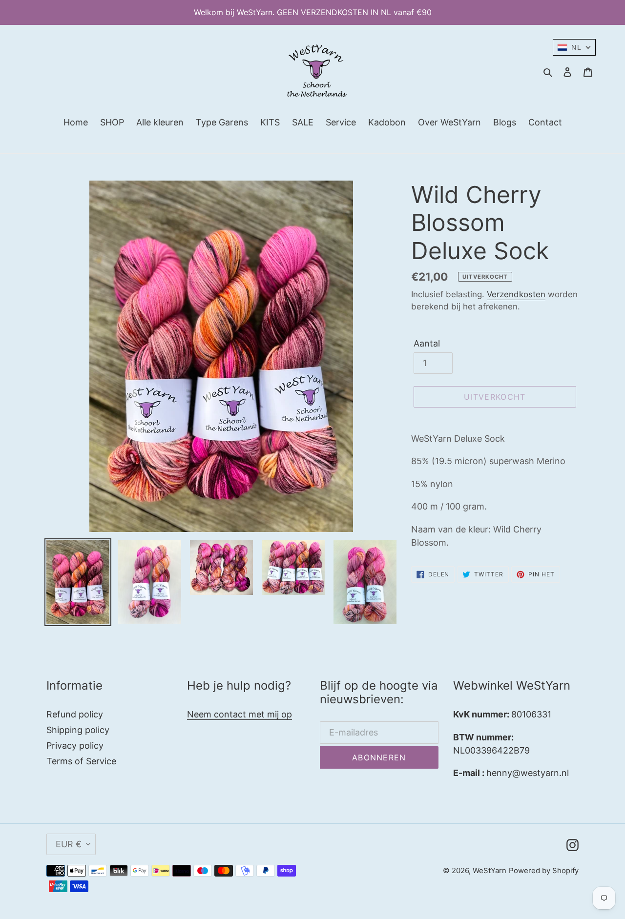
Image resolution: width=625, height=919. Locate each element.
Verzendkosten (516, 294)
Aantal (427, 343)
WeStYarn (489, 870)
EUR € (69, 844)
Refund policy (74, 714)
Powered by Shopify (544, 870)
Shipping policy (77, 730)
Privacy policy (75, 745)
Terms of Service (81, 761)
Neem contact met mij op (239, 714)
